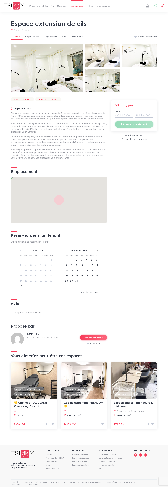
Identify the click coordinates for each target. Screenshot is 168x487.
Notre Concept (58, 6)
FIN (136, 111)
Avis (64, 36)
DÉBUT (118, 111)
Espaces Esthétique (80, 458)
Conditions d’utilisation (51, 482)
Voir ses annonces (94, 337)
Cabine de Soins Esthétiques (29, 389)
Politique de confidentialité (91, 482)
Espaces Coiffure (79, 461)
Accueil (49, 454)
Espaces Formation (80, 465)
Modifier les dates (89, 292)
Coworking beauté (107, 461)
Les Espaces (77, 6)
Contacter (95, 343)
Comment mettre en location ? (111, 458)
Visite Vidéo (77, 36)
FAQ (100, 468)
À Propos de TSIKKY (37, 6)
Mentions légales (70, 482)
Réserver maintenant (134, 124)
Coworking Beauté (24, 394)
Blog (90, 6)
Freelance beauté (106, 465)
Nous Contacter (103, 6)
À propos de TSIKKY (55, 458)
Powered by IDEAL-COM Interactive (24, 484)
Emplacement (32, 36)
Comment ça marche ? (108, 454)
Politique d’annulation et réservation (119, 482)
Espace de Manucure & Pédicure (130, 394)
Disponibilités (50, 36)
